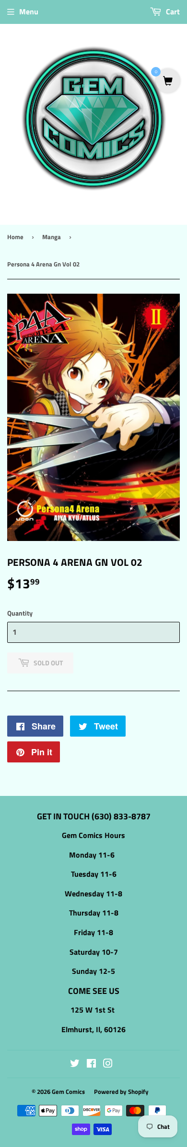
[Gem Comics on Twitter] (75, 1064)
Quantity (20, 613)
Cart (172, 11)
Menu (28, 11)
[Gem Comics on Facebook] (91, 1064)
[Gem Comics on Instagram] (108, 1064)
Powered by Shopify (121, 1091)
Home (15, 237)
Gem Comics (68, 1091)
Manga (51, 237)
